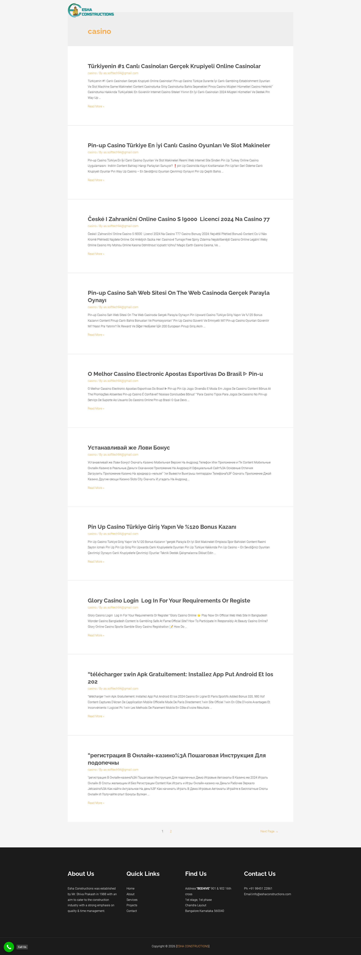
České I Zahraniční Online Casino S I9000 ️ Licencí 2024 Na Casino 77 (179, 219)
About (236, 10)
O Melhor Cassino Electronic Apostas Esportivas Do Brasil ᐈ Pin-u (175, 374)
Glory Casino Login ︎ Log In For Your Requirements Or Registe (169, 600)
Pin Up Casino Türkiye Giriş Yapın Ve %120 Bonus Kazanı (162, 526)
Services (251, 10)
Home (222, 10)
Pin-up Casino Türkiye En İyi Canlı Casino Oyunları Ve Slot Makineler (179, 145)
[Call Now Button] (9, 947)
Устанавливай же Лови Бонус (129, 447)
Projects (268, 10)
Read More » (96, 106)
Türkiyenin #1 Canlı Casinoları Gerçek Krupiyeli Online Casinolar (174, 66)
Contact (285, 10)
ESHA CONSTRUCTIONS (193, 946)
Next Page (269, 831)
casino (92, 73)
